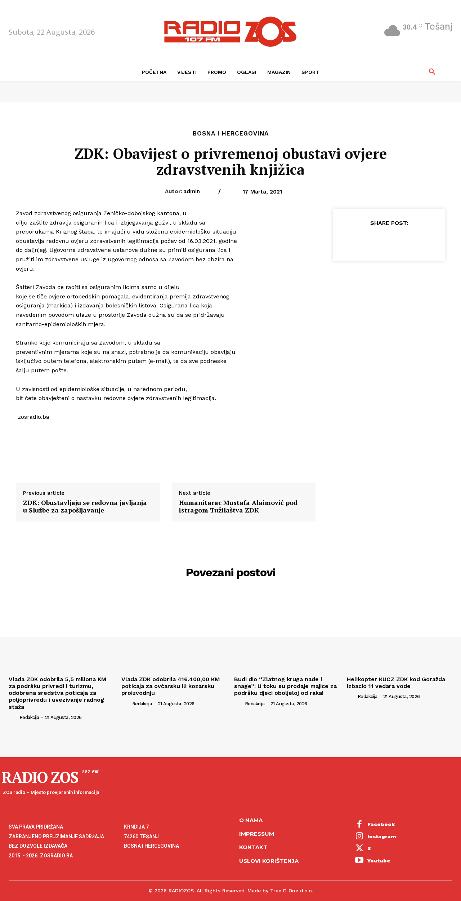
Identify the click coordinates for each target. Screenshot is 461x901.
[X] (372, 241)
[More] (422, 241)
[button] (432, 72)
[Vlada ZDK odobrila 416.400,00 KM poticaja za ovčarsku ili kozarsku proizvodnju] (174, 633)
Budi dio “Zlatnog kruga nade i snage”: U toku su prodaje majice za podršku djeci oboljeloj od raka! (285, 686)
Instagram (381, 836)
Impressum (256, 833)
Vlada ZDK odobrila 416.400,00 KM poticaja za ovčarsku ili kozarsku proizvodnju (170, 686)
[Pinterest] (388, 241)
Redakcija (29, 717)
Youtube (378, 861)
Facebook (381, 824)
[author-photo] (13, 717)
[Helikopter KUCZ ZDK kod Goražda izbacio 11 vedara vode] (399, 633)
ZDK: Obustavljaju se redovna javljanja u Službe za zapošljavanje (85, 506)
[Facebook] (355, 241)
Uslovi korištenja (269, 860)
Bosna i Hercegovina (231, 133)
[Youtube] (359, 861)
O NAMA (251, 820)
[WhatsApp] (405, 241)
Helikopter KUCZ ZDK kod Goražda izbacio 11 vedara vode (396, 682)
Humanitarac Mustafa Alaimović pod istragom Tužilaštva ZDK (238, 506)
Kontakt (253, 847)
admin (191, 191)
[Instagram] (359, 837)
